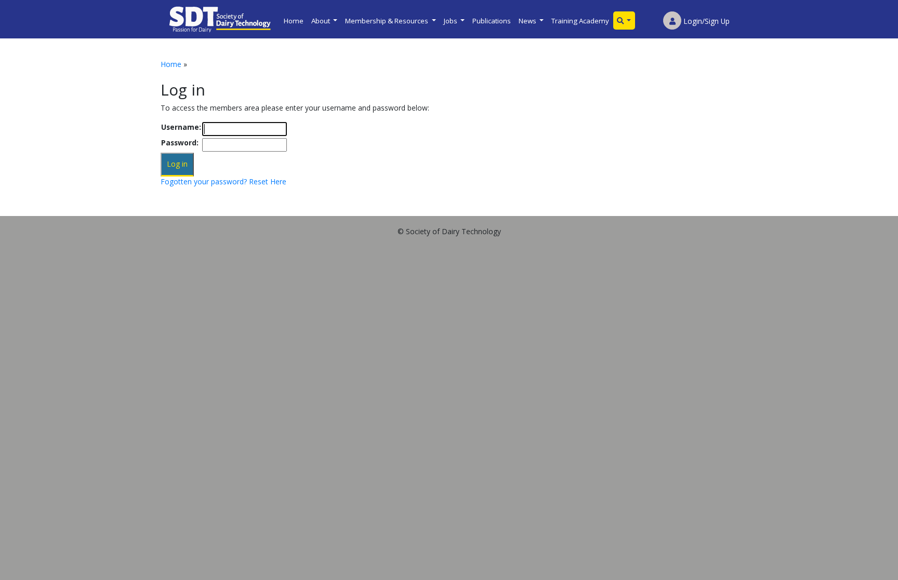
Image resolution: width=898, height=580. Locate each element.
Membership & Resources (387, 20)
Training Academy (580, 20)
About (321, 20)
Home (293, 20)
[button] (624, 20)
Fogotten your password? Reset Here (223, 181)
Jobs (451, 20)
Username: (181, 127)
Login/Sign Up (705, 21)
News (528, 20)
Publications (491, 20)
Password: (180, 142)
